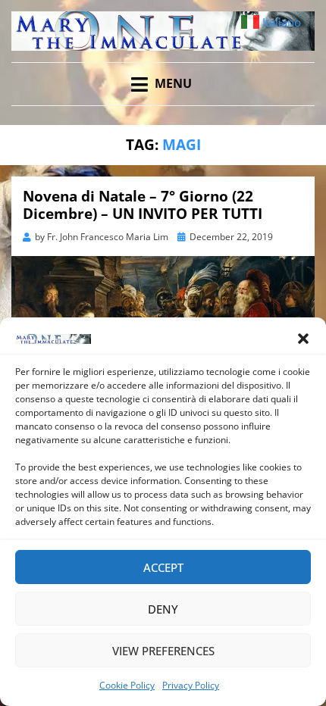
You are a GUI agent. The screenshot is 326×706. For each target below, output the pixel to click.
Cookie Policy (127, 685)
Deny (163, 609)
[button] (303, 338)
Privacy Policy (190, 685)
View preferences (163, 650)
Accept (163, 567)
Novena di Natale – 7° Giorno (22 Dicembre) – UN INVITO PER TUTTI (142, 204)
